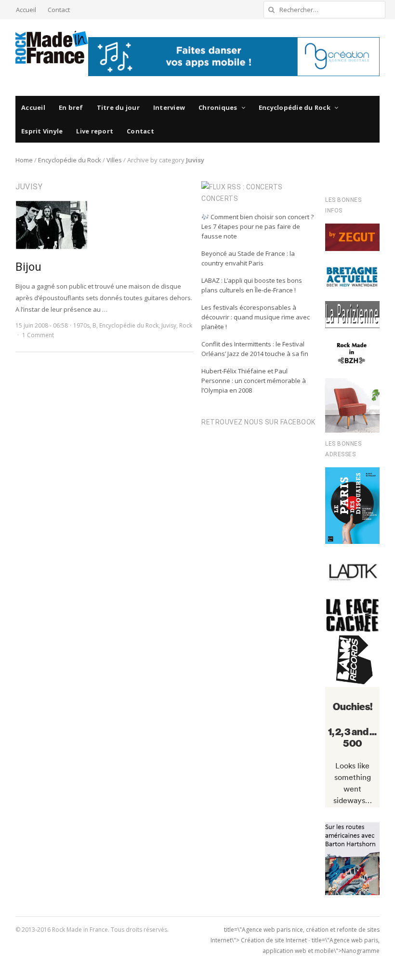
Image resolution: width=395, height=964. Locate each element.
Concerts (219, 198)
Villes (114, 160)
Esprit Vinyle (42, 131)
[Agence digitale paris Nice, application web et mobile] (234, 56)
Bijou (28, 267)
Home (24, 160)
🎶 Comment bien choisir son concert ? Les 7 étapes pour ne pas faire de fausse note (257, 226)
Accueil (26, 9)
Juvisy (168, 325)
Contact (59, 9)
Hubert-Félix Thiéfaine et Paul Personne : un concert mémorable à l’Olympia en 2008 (253, 381)
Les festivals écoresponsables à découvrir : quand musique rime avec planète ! (255, 317)
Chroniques (217, 107)
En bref (71, 107)
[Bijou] (51, 206)
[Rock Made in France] (51, 47)
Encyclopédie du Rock (294, 107)
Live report (94, 131)
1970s (81, 325)
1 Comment (38, 335)
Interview (169, 107)
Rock (185, 325)
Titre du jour (118, 107)
